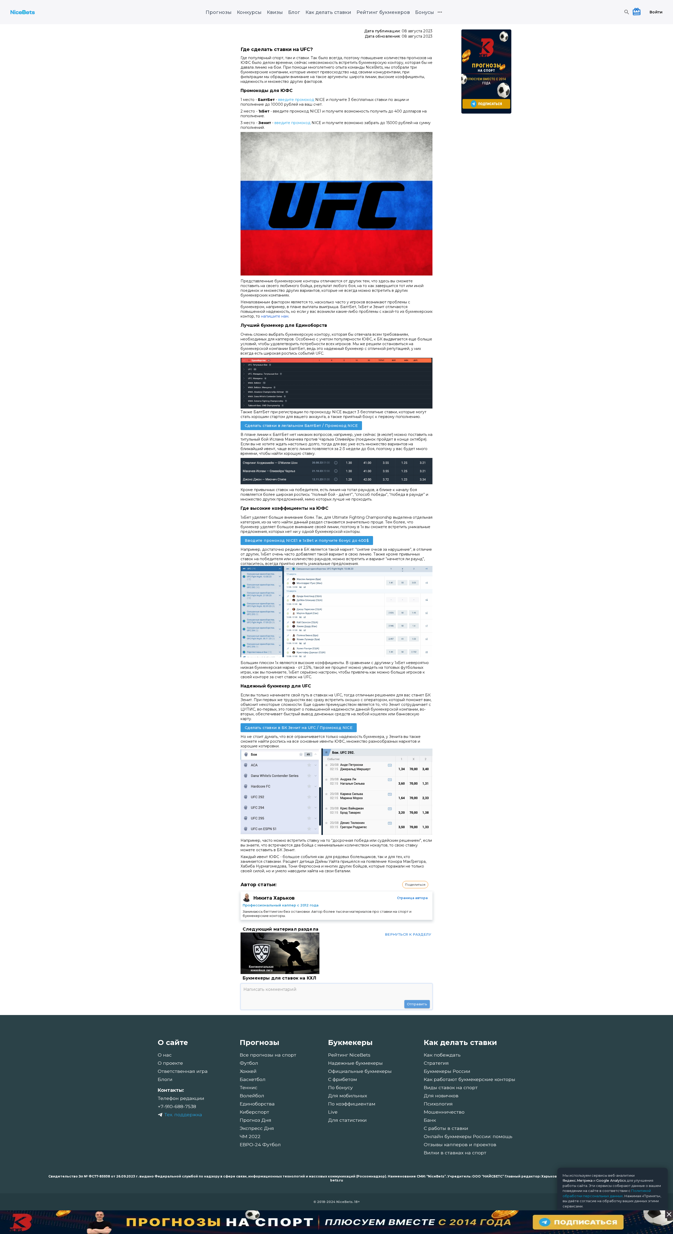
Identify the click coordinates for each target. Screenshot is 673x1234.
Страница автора (412, 898)
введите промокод (296, 99)
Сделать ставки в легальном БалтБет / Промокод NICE (301, 425)
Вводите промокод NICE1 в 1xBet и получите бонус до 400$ (307, 540)
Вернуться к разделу (408, 934)
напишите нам (274, 316)
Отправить (417, 1004)
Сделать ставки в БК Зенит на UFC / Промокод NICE (299, 727)
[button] (415, 884)
